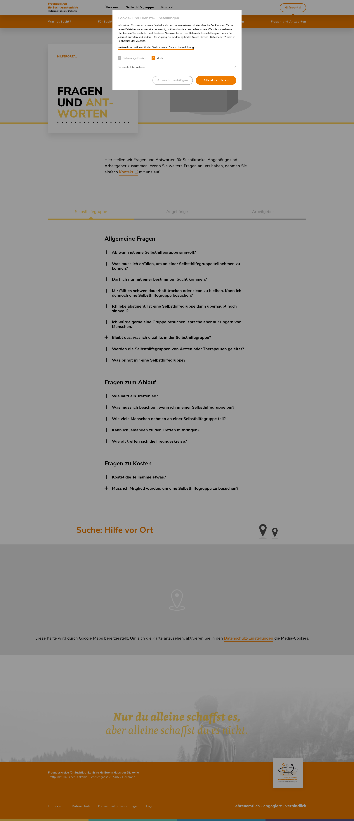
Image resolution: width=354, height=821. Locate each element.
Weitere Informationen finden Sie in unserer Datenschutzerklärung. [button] (156, 47)
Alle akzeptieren (216, 80)
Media (160, 58)
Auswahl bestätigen (172, 80)
